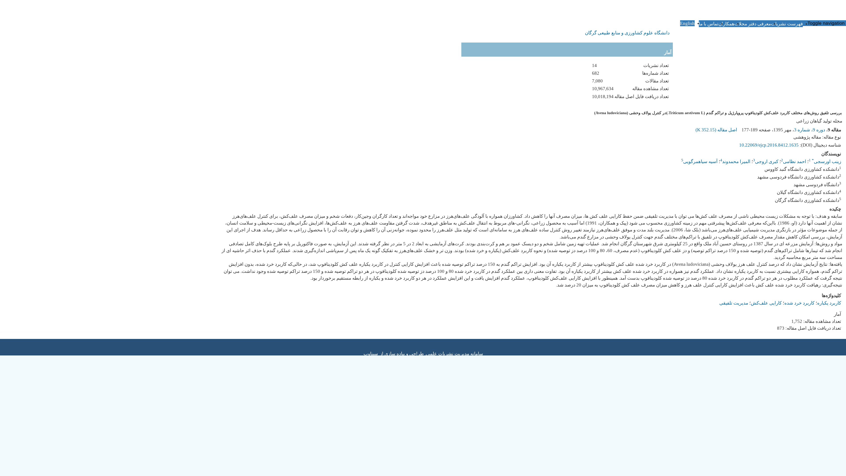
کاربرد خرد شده (799, 302)
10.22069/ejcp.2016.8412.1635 (769, 144)
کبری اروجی (766, 161)
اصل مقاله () (717, 129)
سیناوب (371, 353)
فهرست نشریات (787, 23)
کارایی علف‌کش (766, 302)
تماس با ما (708, 23)
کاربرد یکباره (829, 302)
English (687, 23)
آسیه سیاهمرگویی (700, 161)
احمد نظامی (794, 161)
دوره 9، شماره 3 (809, 129)
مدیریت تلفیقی (733, 302)
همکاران (726, 23)
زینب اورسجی (826, 161)
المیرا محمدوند (736, 161)
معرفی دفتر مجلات (752, 23)
